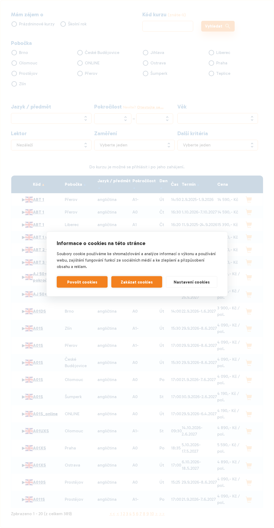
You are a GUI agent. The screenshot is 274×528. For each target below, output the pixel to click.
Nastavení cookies (192, 281)
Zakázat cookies (137, 281)
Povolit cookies (82, 281)
